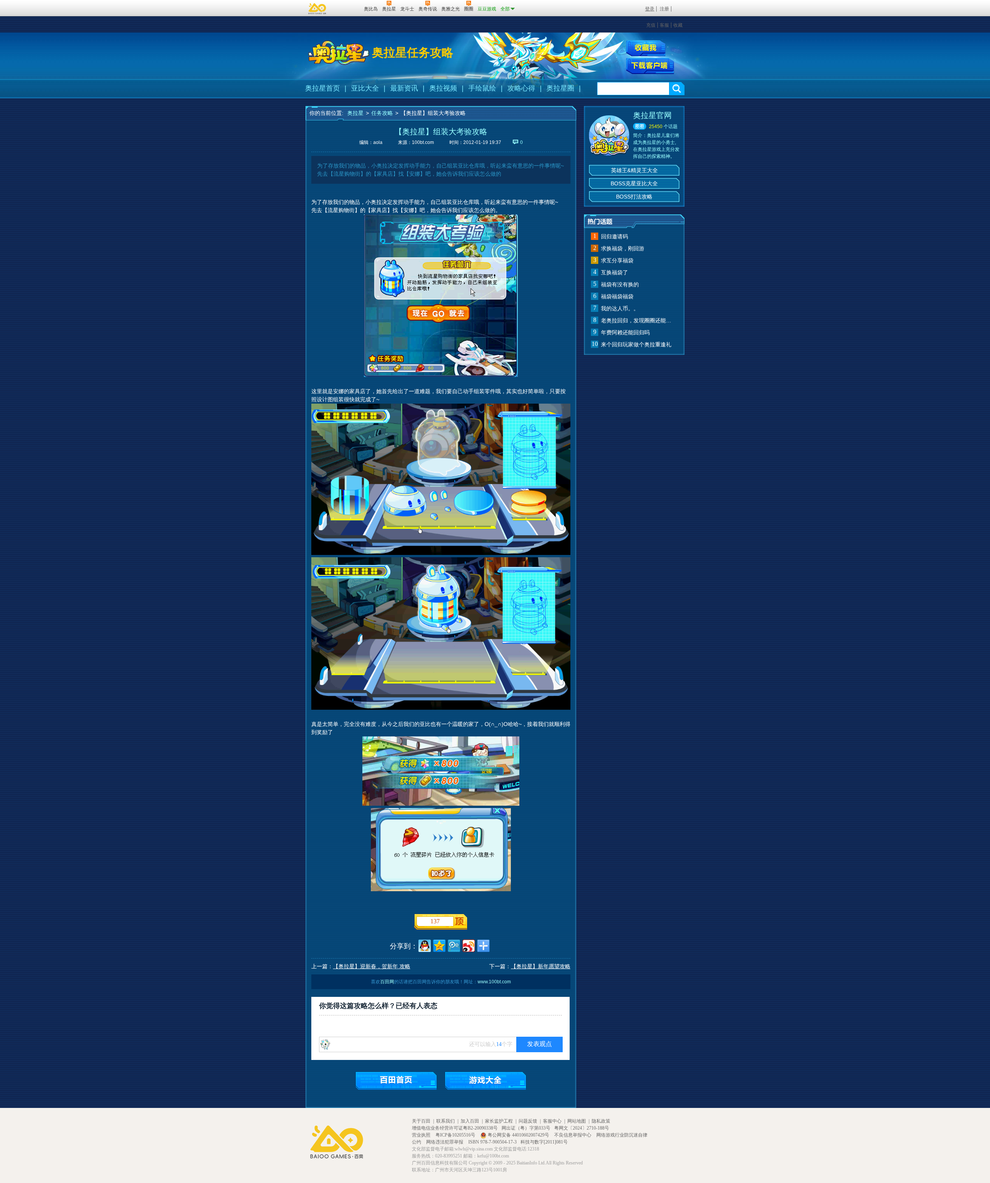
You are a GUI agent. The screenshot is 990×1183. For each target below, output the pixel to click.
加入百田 (470, 1121)
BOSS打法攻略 (634, 196)
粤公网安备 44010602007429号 (518, 1135)
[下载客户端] (650, 66)
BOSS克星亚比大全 (634, 183)
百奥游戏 (317, 8)
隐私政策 (601, 1121)
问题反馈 (528, 1121)
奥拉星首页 (322, 88)
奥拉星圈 (560, 88)
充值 (650, 25)
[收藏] (646, 48)
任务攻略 (382, 113)
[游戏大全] (485, 1081)
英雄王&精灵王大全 (634, 170)
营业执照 (422, 1135)
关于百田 (421, 1121)
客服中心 (552, 1121)
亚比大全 (365, 88)
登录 (649, 9)
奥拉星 (355, 113)
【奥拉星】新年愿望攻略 (540, 966)
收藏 (678, 25)
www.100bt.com (494, 981)
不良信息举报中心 (573, 1135)
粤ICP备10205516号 (455, 1135)
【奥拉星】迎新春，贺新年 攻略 (371, 966)
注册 (664, 9)
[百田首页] (396, 1081)
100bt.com (423, 142)
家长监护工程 (499, 1121)
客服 (664, 25)
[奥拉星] (338, 52)
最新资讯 (404, 88)
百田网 (346, 8)
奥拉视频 (443, 88)
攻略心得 (521, 88)
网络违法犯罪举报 (445, 1142)
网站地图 (576, 1121)
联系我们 (445, 1121)
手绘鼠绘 (482, 88)
